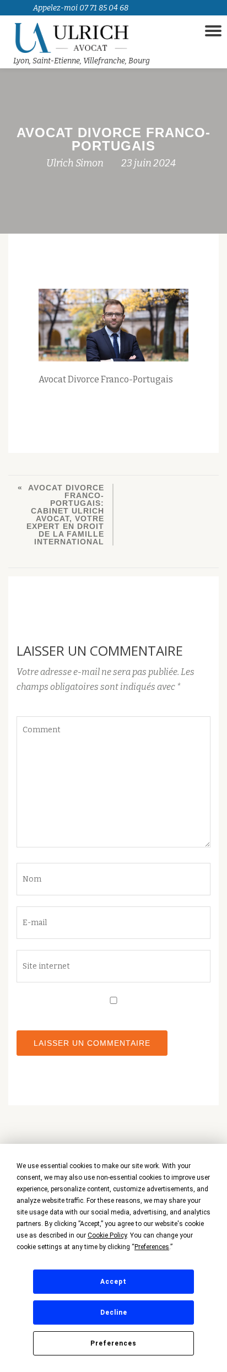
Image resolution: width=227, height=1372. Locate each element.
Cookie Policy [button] (107, 1235)
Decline (113, 1312)
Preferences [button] (151, 1247)
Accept (113, 1281)
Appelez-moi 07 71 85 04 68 (80, 8)
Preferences (113, 1343)
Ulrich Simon (75, 163)
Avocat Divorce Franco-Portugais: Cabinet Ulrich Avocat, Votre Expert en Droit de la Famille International (65, 514)
